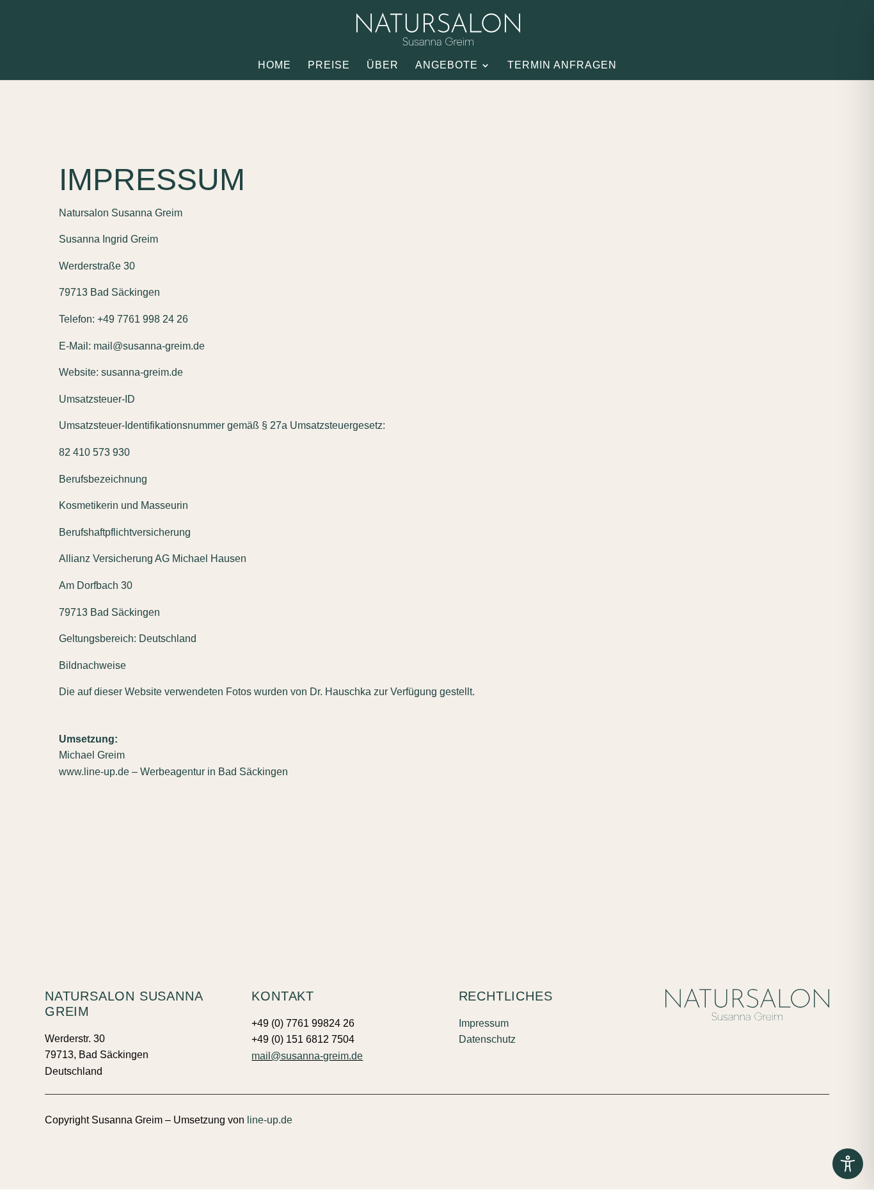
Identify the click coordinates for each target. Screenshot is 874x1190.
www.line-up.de (94, 771)
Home (274, 65)
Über (383, 65)
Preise (329, 65)
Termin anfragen (562, 65)
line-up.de (269, 1119)
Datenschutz (487, 1039)
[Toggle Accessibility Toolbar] (847, 1163)
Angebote (446, 65)
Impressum (484, 1023)
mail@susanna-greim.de (307, 1055)
